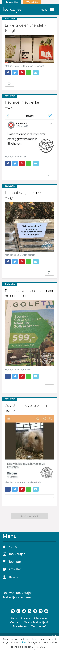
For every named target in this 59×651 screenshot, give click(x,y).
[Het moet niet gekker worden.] (29, 132)
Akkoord (41, 647)
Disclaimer (40, 618)
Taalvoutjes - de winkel (17, 597)
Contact (15, 622)
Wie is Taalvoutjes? (36, 622)
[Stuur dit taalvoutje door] (36, 72)
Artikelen (15, 569)
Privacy (25, 618)
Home (12, 547)
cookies (22, 642)
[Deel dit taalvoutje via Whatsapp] (28, 72)
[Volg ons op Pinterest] (35, 611)
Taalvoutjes (12, 2)
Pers (14, 618)
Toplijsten (15, 562)
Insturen (14, 577)
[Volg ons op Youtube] (46, 611)
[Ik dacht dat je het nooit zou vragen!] (29, 227)
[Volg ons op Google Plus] (29, 611)
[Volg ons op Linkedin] (41, 611)
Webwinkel (32, 2)
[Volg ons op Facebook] (13, 611)
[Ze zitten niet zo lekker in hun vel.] (29, 447)
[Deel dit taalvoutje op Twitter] (15, 72)
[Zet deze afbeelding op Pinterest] (22, 72)
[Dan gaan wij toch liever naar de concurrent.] (29, 333)
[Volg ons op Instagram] (18, 611)
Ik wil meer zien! (29, 516)
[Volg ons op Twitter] (24, 611)
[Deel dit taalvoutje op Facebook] (8, 72)
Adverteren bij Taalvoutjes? (30, 626)
